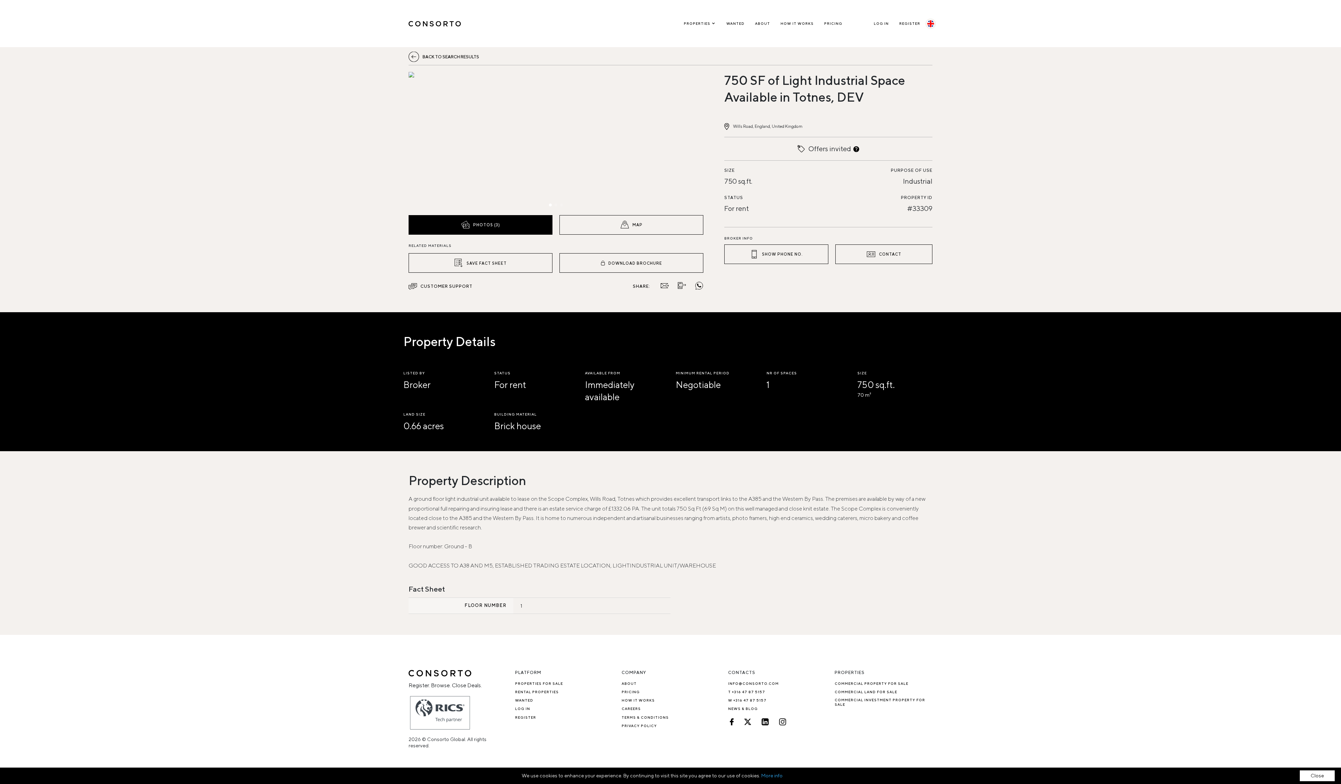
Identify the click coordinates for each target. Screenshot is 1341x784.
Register (909, 23)
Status (733, 197)
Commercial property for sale (871, 683)
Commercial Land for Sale (866, 692)
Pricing (833, 23)
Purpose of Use (911, 170)
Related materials (430, 245)
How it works (797, 23)
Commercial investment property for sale (880, 702)
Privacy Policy (639, 726)
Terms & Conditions (645, 717)
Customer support (446, 286)
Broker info (738, 238)
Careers (631, 708)
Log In (881, 23)
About (762, 23)
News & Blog (743, 708)
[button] (453, 142)
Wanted (735, 23)
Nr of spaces (782, 373)
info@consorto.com (753, 683)
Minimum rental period (703, 373)
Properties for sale (539, 683)
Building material (515, 414)
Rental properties (537, 692)
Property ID (916, 197)
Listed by (414, 373)
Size (729, 170)
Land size (414, 414)
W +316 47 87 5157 (747, 700)
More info (772, 775)
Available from (602, 373)
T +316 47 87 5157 (746, 692)
